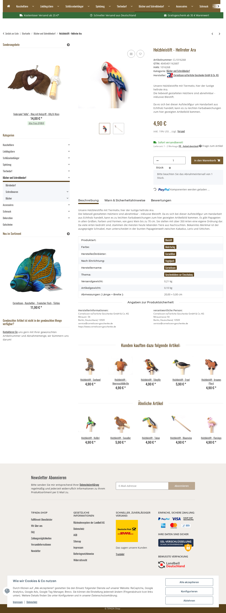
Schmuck (7, 211)
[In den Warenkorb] (81, 45)
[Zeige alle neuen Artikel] (68, 233)
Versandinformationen (41, 544)
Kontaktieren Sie (10, 332)
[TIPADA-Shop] (7, 6)
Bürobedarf (11, 185)
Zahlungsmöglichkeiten (41, 538)
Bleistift (168, 240)
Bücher (9, 198)
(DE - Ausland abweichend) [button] (189, 146)
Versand (181, 131)
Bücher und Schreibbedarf (178, 71)
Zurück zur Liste (12, 33)
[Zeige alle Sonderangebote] (68, 44)
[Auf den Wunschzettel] (140, 54)
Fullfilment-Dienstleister (41, 519)
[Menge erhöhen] (170, 167)
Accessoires (8, 205)
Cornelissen (170, 268)
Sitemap (77, 541)
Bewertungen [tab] (161, 200)
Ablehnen (189, 600)
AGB (75, 535)
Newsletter (36, 551)
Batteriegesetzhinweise (83, 553)
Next (217, 374)
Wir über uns (36, 526)
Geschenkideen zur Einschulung (179, 274)
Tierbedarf (7, 171)
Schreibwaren (12, 192)
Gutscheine (8, 224)
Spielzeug (7, 164)
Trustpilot (120, 554)
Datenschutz (31, 602)
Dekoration (8, 218)
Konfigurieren (189, 591)
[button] (216, 6)
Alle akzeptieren (189, 582)
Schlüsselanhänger (11, 158)
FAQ (33, 532)
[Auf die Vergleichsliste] (131, 54)
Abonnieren (182, 486)
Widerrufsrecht (80, 560)
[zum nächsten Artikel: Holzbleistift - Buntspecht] (219, 33)
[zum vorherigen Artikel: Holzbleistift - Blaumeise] (212, 33)
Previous (84, 374)
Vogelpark (169, 261)
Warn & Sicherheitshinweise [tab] (124, 200)
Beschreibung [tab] (88, 200)
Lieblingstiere (9, 151)
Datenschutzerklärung (89, 484)
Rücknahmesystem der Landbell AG (89, 522)
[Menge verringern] (157, 160)
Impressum (18, 602)
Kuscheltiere (8, 145)
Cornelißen (170, 254)
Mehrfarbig (170, 247)
